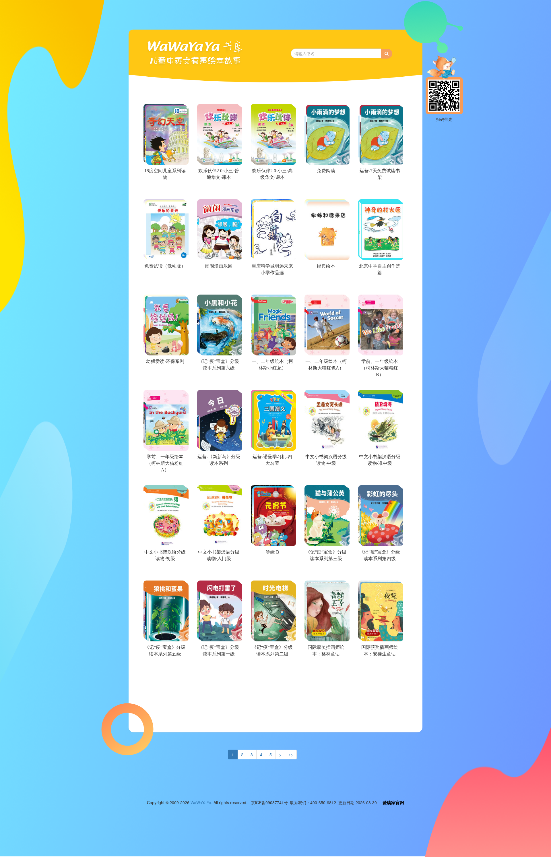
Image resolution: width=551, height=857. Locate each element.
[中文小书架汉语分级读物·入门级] (218, 572)
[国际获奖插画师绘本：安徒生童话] (379, 667)
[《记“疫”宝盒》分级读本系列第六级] (218, 381)
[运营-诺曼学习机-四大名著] (272, 477)
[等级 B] (272, 572)
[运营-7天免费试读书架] (379, 191)
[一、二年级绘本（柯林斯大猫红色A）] (325, 381)
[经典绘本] (325, 286)
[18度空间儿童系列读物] (164, 191)
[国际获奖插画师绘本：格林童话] (325, 667)
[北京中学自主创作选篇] (379, 286)
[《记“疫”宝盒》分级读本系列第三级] (325, 572)
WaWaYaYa (201, 802)
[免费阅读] (325, 191)
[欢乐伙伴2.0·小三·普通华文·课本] (218, 191)
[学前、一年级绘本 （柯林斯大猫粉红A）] (164, 477)
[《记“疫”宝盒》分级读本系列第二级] (272, 667)
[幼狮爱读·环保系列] (164, 381)
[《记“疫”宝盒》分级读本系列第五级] (164, 667)
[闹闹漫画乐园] (218, 286)
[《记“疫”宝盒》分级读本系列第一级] (218, 667)
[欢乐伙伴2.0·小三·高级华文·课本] (272, 191)
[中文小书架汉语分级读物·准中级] (379, 477)
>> (290, 754)
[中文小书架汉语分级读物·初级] (164, 572)
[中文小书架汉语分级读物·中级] (325, 477)
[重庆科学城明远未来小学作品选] (272, 286)
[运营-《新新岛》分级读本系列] (218, 477)
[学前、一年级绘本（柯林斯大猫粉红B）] (379, 381)
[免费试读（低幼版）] (164, 286)
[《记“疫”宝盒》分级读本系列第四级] (379, 572)
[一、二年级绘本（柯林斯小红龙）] (272, 381)
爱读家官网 (393, 802)
